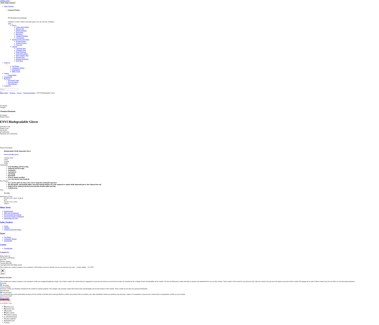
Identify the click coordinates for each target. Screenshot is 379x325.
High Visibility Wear (22, 55)
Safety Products (9, 6)
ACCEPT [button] (91, 267)
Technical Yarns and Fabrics (20, 39)
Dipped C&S (20, 29)
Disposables (19, 32)
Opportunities (12, 75)
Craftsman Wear (21, 50)
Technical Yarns (21, 41)
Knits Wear (19, 61)
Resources (7, 78)
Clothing (14, 46)
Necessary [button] (3, 283)
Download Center (13, 80)
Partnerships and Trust (11, 218)
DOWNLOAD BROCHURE (11, 154)
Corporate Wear (21, 48)
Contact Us (7, 86)
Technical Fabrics (21, 43)
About (2, 233)
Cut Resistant (20, 38)
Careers (6, 73)
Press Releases (12, 84)
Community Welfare (18, 68)
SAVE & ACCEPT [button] (6, 296)
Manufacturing (8, 211)
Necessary (5, 285)
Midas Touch (16, 71)
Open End (19, 45)
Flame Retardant (21, 52)
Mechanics (19, 34)
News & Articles (13, 82)
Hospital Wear (20, 57)
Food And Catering (22, 54)
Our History (15, 66)
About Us (7, 62)
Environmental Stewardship (12, 215)
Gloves (14, 25)
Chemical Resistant (22, 36)
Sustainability (16, 70)
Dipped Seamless (21, 30)
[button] (5, 300)
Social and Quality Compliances (14, 216)
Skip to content (4, 298)
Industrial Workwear (22, 59)
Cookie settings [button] (81, 267)
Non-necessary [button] (4, 290)
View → (10, 23)
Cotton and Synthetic (22, 27)
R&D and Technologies (11, 213)
